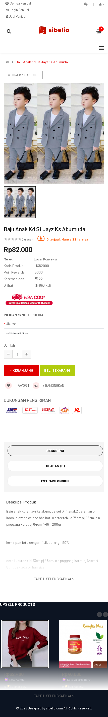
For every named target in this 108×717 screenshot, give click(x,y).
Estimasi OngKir (55, 481)
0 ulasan (27, 239)
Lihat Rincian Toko (25, 74)
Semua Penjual (20, 3)
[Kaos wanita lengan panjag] (25, 643)
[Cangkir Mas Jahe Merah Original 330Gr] (83, 643)
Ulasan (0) (55, 466)
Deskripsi (55, 451)
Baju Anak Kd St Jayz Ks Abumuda (42, 62)
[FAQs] (85, 4)
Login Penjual (19, 10)
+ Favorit (21, 385)
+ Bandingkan (53, 385)
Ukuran (11, 323)
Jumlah (9, 345)
